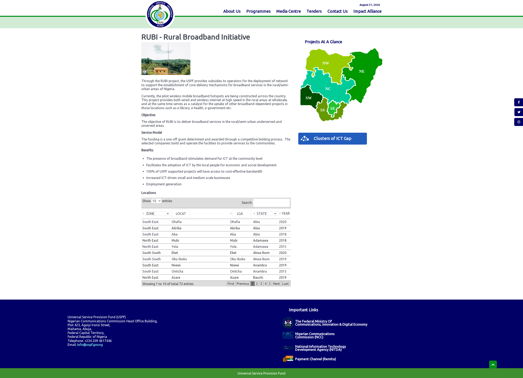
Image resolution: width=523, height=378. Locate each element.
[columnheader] (156, 213)
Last (285, 283)
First (231, 283)
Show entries (157, 201)
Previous (243, 283)
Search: (247, 202)
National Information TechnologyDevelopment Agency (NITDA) (320, 347)
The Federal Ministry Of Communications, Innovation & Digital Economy (331, 322)
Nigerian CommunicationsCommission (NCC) (315, 335)
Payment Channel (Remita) (315, 359)
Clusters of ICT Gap (332, 138)
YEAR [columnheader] (286, 213)
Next (276, 283)
